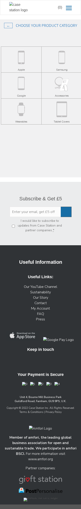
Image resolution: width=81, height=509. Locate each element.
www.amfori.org (40, 459)
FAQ (40, 313)
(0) (60, 7)
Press (40, 319)
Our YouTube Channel (40, 286)
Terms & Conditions (31, 412)
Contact (40, 303)
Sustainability (40, 292)
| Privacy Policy (53, 412)
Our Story (40, 297)
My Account (40, 308)
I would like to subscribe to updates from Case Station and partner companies (40, 225)
